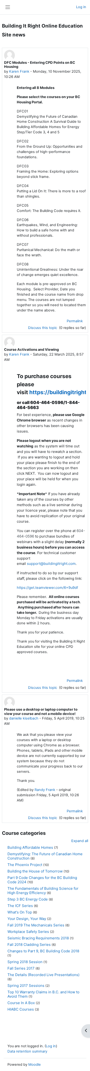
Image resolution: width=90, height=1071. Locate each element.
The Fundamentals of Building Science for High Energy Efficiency (42, 890)
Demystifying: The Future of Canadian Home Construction (45, 856)
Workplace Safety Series (28, 931)
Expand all (79, 841)
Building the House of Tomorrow (35, 871)
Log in (81, 7)
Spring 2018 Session (24, 962)
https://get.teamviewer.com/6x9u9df (47, 587)
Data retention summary (27, 1051)
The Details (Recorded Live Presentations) (43, 974)
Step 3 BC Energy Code (27, 899)
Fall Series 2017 (21, 968)
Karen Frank (19, 71)
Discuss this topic (43, 328)
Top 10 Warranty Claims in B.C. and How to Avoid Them (43, 994)
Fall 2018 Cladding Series (29, 944)
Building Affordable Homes (30, 847)
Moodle (34, 1064)
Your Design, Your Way (26, 918)
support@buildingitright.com (51, 563)
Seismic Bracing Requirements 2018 (38, 938)
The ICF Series (20, 905)
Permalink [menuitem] (75, 321)
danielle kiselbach (23, 718)
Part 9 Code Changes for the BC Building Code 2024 (42, 879)
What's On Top (19, 912)
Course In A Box (21, 1003)
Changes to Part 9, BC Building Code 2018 (43, 951)
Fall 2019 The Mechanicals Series (35, 925)
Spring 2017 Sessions (25, 985)
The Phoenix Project (24, 864)
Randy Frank (45, 790)
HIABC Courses (20, 1009)
